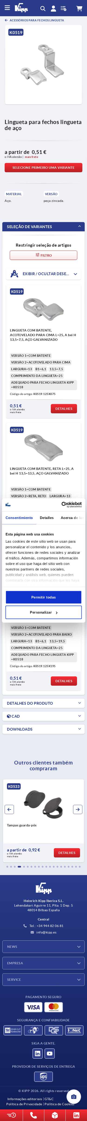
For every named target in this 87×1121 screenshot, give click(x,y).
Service (14, 979)
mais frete (31, 156)
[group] (43, 820)
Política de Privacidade (24, 1104)
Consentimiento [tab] (19, 517)
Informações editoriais (24, 1099)
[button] (7, 867)
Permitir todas (43, 597)
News (12, 947)
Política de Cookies (59, 1104)
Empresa (15, 963)
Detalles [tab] (47, 517)
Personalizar (41, 612)
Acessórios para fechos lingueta (36, 20)
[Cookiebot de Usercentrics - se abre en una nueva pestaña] (62, 505)
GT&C (49, 1099)
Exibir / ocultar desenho (48, 273)
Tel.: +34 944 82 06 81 (46, 926)
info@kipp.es (46, 932)
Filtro (46, 255)
